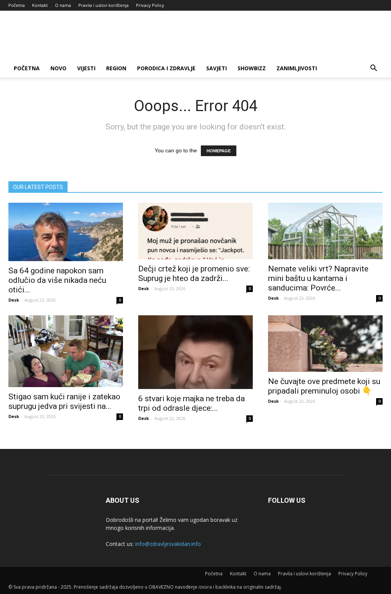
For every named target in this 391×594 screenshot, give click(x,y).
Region (116, 68)
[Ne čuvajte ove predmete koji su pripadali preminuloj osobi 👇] (325, 343)
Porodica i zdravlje (166, 68)
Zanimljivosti (296, 68)
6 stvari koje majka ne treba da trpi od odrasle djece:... (191, 403)
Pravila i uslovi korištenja (103, 5)
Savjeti (216, 68)
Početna (16, 5)
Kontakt (40, 5)
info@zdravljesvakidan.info (168, 543)
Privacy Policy (150, 5)
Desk (13, 300)
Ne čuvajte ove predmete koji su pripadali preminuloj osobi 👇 (324, 386)
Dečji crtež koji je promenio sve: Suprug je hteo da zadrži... (194, 273)
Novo (58, 68)
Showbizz (252, 68)
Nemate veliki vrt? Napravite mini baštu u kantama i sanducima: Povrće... (318, 278)
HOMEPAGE (219, 150)
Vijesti (86, 68)
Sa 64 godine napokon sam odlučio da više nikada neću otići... (57, 280)
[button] (373, 69)
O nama (63, 5)
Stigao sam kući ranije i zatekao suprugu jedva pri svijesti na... (64, 401)
